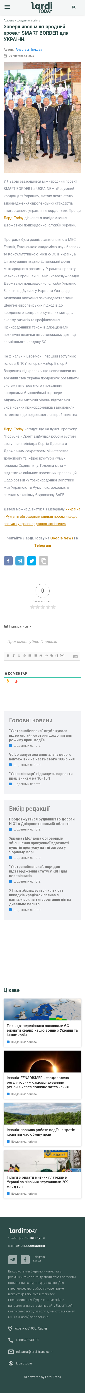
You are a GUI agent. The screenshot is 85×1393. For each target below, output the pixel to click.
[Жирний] (8, 655)
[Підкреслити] (19, 655)
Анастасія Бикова (29, 49)
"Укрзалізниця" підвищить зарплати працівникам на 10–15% (41, 776)
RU (74, 7)
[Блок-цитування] (40, 655)
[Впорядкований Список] (29, 655)
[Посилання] (51, 655)
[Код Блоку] (46, 655)
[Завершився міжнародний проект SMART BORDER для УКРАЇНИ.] (8, 561)
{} (56, 655)
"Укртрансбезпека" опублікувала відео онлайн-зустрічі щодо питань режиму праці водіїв (40, 735)
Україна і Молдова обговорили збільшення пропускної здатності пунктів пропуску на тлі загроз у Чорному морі (39, 845)
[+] (62, 655)
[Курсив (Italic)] (13, 655)
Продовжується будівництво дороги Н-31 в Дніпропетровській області (42, 821)
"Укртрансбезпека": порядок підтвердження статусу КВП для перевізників (38, 871)
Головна (9, 20)
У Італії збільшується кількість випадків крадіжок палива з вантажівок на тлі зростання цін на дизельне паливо (40, 897)
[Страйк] (24, 655)
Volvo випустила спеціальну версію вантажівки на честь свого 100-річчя (42, 756)
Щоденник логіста (28, 20)
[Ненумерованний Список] (35, 655)
